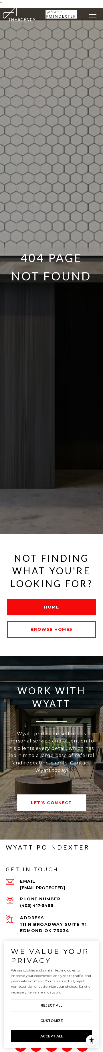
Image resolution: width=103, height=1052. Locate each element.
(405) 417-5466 (36, 905)
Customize (51, 1021)
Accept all (51, 1036)
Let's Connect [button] (51, 802)
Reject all (51, 1005)
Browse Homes (52, 629)
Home (51, 607)
